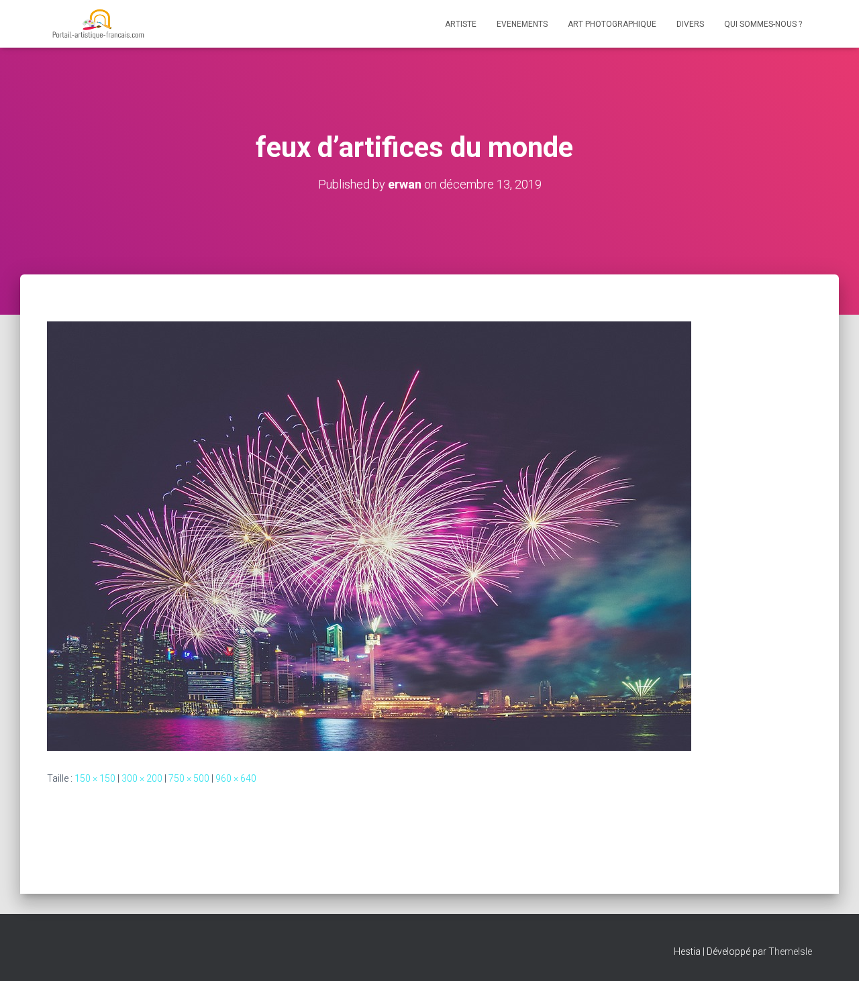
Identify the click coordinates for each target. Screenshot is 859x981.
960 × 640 (235, 778)
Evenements (522, 24)
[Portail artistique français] (97, 24)
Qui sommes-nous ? (763, 24)
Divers (690, 24)
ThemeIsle (790, 951)
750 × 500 (188, 778)
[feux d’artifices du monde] (369, 535)
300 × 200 (141, 778)
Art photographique (612, 24)
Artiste (460, 24)
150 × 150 (94, 778)
